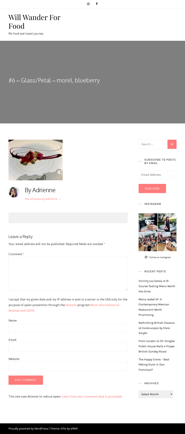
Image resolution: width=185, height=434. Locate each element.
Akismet (71, 305)
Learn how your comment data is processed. (92, 396)
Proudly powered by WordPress (28, 428)
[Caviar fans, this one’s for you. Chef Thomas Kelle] (148, 222)
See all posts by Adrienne (43, 198)
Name (12, 320)
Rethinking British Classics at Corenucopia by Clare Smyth (157, 328)
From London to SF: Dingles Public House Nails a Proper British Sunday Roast (157, 346)
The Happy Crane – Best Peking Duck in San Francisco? (154, 365)
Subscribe (152, 188)
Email (12, 340)
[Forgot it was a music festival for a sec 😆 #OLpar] (167, 241)
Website (13, 359)
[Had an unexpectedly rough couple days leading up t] (148, 241)
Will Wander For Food (34, 21)
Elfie (63, 428)
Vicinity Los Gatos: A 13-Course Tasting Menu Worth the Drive (157, 286)
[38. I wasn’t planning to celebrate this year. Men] (167, 222)
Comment (16, 254)
